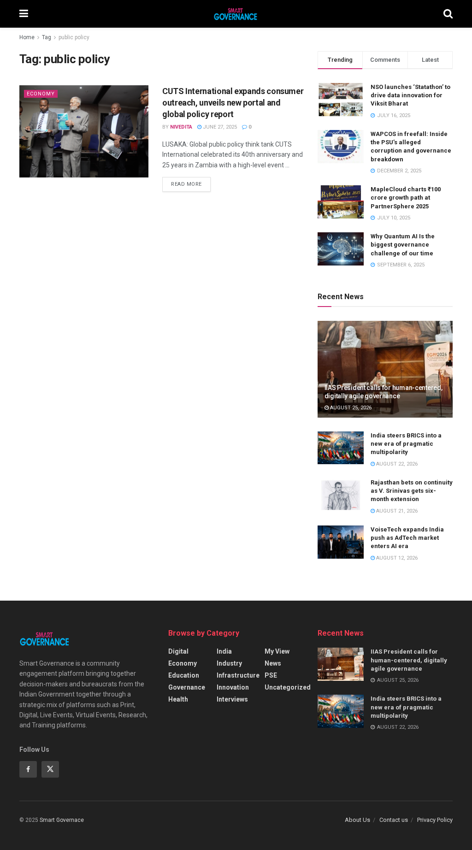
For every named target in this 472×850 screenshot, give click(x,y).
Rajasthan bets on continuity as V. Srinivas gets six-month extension (412, 490)
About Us (357, 819)
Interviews (232, 699)
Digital (178, 651)
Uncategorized (288, 687)
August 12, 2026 (396, 558)
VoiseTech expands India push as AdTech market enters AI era (407, 537)
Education (183, 675)
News (273, 663)
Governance (186, 687)
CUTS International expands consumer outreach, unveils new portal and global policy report (232, 102)
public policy (74, 37)
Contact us (393, 819)
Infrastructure (238, 675)
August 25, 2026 (350, 408)
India (224, 651)
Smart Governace (62, 820)
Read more (186, 184)
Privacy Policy (435, 819)
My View (277, 651)
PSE (271, 675)
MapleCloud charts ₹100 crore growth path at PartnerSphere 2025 (406, 197)
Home (27, 37)
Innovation (233, 687)
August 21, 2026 (396, 511)
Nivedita (181, 127)
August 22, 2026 (396, 464)
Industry (229, 663)
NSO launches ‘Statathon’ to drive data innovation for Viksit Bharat (410, 95)
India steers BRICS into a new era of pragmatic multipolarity (406, 443)
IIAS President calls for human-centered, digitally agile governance (409, 660)
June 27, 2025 (219, 127)
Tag (46, 37)
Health (178, 699)
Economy (41, 94)
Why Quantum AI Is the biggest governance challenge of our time (403, 244)
